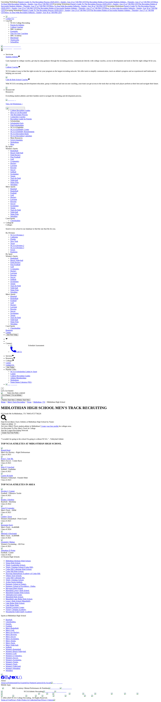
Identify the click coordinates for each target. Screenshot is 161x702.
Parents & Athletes (17, 25)
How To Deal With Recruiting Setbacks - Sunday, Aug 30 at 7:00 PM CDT (78, 6)
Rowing (13, 168)
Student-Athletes (12, 57)
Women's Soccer (12, 658)
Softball (13, 172)
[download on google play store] (66, 688)
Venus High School (13, 563)
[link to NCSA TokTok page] (10, 679)
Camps (8, 332)
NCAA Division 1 (17, 235)
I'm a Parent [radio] (6, 395)
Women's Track (11, 664)
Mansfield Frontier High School (17, 593)
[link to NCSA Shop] (11, 17)
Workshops (14, 380)
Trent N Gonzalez (7, 508)
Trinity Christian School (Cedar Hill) (19, 567)
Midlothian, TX (39, 402)
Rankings (13, 252)
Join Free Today (12, 335)
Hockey (13, 163)
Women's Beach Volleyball (16, 651)
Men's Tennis (11, 641)
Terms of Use (6, 700)
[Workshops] (11, 100)
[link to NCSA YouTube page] (13, 679)
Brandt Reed (5, 450)
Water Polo (14, 182)
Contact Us (10, 19)
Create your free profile (50, 426)
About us (4, 683)
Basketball (14, 151)
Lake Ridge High (12, 605)
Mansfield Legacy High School (17, 590)
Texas (29, 402)
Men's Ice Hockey (12, 632)
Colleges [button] (9, 361)
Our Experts (21, 683)
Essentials (14, 31)
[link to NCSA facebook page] (2, 679)
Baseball (13, 189)
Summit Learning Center (15, 607)
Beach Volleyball (16, 153)
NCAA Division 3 (17, 248)
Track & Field (15, 178)
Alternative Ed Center (14, 595)
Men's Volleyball (12, 645)
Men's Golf (10, 630)
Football (13, 193)
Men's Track (10, 643)
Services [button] (9, 356)
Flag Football (15, 157)
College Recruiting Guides (20, 110)
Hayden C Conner (8, 491)
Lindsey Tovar (6, 517)
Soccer (12, 170)
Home (3, 402)
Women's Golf (11, 654)
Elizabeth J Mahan (8, 542)
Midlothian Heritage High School (18, 561)
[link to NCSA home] (4, 675)
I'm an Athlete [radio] (16, 395)
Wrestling (13, 185)
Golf (12, 159)
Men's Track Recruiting (16, 402)
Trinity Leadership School (15, 565)
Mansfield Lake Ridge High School (19, 599)
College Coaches (16, 27)
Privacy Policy (16, 700)
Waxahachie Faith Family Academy (19, 612)
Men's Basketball (12, 628)
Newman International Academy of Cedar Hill (23, 574)
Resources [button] (9, 358)
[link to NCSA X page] (17, 679)
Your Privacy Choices (45, 700)
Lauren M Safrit (7, 476)
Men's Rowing (11, 635)
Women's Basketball (13, 649)
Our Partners (31, 683)
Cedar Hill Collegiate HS (15, 578)
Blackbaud (14, 38)
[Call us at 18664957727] (11, 46)
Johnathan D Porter (8, 550)
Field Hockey (15, 155)
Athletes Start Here (23, 400)
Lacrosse (13, 166)
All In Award (46, 683)
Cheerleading (15, 221)
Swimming (14, 174)
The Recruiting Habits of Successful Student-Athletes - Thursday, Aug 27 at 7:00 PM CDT (120, 2)
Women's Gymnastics (14, 656)
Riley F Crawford (7, 467)
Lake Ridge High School (15, 603)
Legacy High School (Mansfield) (18, 601)
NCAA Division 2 (17, 246)
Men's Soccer (11, 637)
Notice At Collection (29, 700)
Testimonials (12, 683)
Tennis (12, 176)
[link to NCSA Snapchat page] (20, 679)
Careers (38, 683)
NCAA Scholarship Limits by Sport (23, 372)
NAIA (12, 250)
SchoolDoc (14, 42)
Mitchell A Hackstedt (9, 534)
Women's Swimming (13, 660)
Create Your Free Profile (10, 433)
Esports (8, 624)
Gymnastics (14, 161)
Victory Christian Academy (16, 610)
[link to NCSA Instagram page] (6, 679)
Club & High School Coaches (17, 80)
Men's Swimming (12, 639)
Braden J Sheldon (7, 500)
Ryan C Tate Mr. (7, 459)
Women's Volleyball (13, 666)
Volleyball (14, 180)
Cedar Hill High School (14, 571)
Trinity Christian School (14, 580)
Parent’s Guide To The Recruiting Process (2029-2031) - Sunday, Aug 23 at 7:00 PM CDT (52, 2)
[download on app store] (54, 688)
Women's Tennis (12, 662)
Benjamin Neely (7, 525)
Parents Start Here (8, 400)
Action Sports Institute (14, 582)
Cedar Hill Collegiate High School (18, 569)
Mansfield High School (14, 597)
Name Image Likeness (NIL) (21, 382)
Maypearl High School (14, 588)
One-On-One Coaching (19, 33)
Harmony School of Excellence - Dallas (20, 586)
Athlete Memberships (18, 378)
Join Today (10, 367)
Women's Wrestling (13, 668)
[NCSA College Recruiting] (11, 48)
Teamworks (14, 40)
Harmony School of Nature (16, 584)
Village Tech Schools (13, 576)
